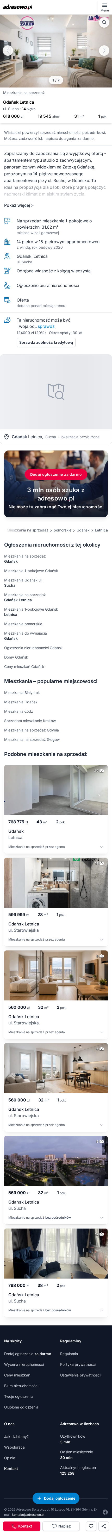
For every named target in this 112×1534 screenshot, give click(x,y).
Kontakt (11, 1468)
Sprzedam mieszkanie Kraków (30, 720)
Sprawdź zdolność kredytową (46, 342)
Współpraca (14, 1447)
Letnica (101, 530)
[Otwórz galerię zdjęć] (104, 22)
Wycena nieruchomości (24, 1364)
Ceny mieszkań (17, 1375)
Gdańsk (83, 530)
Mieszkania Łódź (18, 711)
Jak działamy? (16, 1436)
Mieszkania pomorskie (23, 624)
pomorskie (62, 530)
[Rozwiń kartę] (101, 847)
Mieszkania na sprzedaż (27, 530)
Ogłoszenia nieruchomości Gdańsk (33, 648)
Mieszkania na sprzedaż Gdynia (31, 730)
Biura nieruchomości (21, 1385)
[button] (104, 50)
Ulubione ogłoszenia (21, 1407)
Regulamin (69, 1353)
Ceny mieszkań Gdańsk (24, 666)
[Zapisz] (91, 1526)
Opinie (9, 1458)
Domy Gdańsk (16, 657)
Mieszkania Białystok (22, 692)
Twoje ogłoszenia (18, 1396)
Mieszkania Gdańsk (21, 702)
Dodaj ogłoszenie (27, 1353)
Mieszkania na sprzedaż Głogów (32, 739)
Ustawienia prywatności (80, 1375)
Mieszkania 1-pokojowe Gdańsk (31, 570)
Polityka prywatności (78, 1364)
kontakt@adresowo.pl (28, 1515)
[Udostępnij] (103, 1526)
